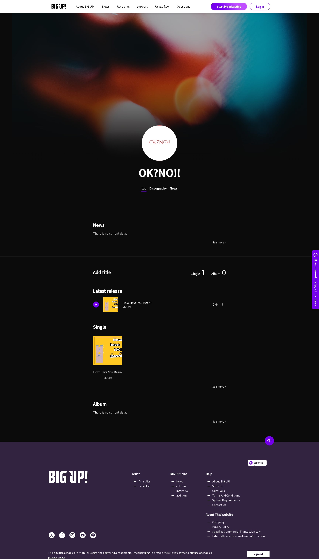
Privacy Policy (220, 527)
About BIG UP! (85, 6)
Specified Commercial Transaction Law (236, 531)
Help (209, 473)
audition (181, 495)
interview (182, 491)
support (142, 6)
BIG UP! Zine (179, 473)
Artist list (144, 481)
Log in (260, 7)
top (143, 188)
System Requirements (226, 500)
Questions (183, 6)
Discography (158, 188)
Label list (144, 486)
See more (218, 242)
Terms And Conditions (226, 495)
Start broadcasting (229, 6)
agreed (258, 554)
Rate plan (123, 6)
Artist (136, 473)
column (181, 486)
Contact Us (219, 505)
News (105, 6)
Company (218, 522)
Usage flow (162, 6)
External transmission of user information (238, 536)
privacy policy (56, 557)
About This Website (219, 514)
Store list (218, 486)
